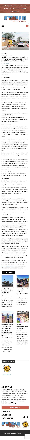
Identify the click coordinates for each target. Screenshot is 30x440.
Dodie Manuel (6, 63)
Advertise (6, 415)
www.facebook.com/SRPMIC (8, 266)
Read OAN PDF (15, 408)
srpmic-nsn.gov (7, 374)
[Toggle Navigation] (3, 26)
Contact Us (7, 418)
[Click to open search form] (27, 26)
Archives (6, 412)
